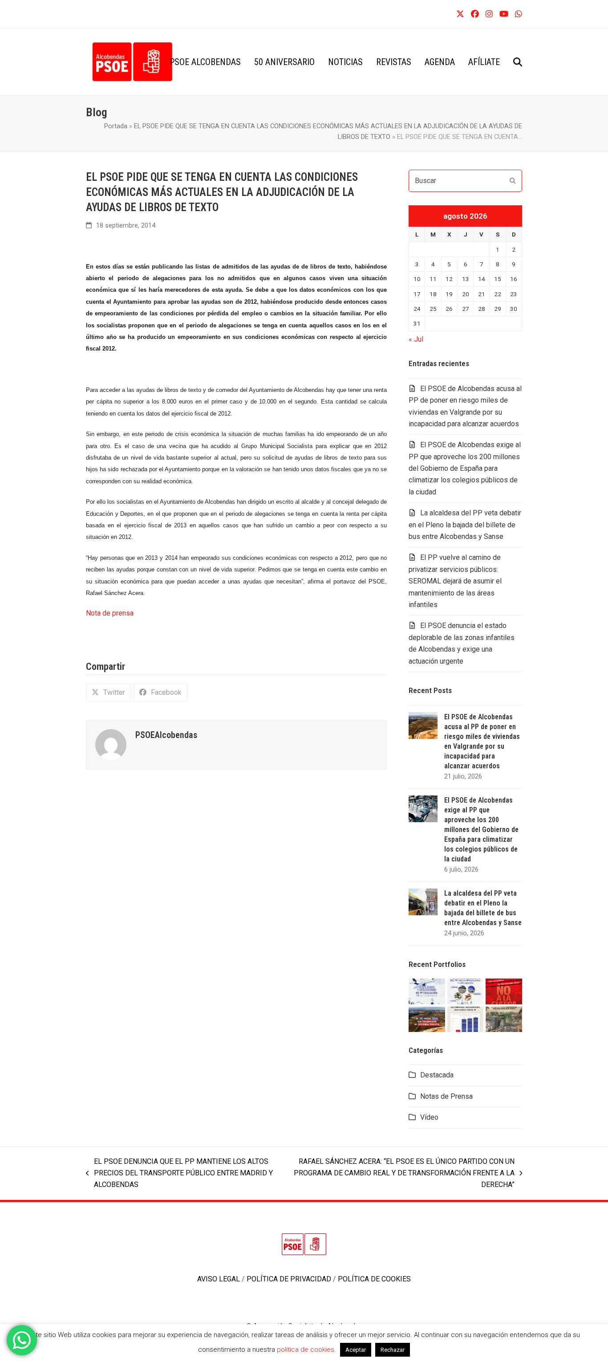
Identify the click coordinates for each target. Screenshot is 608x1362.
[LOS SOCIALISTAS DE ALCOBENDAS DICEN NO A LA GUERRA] (504, 991)
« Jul (416, 339)
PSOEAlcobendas (166, 735)
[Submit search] (513, 180)
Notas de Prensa (446, 1096)
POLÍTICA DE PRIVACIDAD (290, 1279)
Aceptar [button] (355, 1349)
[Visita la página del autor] (110, 744)
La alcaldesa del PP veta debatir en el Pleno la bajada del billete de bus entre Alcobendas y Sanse (465, 525)
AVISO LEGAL (219, 1279)
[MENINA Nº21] (465, 1018)
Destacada (437, 1075)
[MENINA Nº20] (504, 1018)
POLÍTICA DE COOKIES (374, 1279)
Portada (115, 126)
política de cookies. (307, 1350)
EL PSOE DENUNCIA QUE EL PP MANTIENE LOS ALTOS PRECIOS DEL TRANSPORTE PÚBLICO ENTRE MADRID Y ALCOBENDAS (179, 1174)
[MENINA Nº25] (427, 991)
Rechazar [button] (393, 1349)
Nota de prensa (110, 613)
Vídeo (429, 1117)
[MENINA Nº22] (427, 1018)
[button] (518, 62)
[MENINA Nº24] (465, 991)
